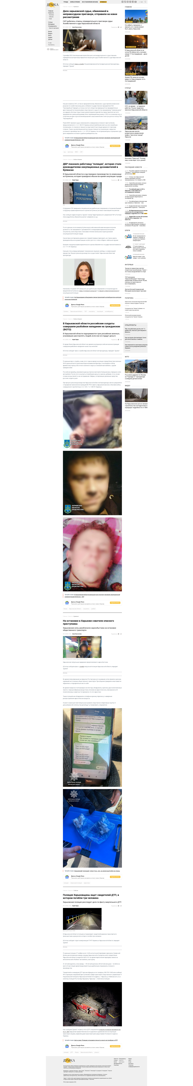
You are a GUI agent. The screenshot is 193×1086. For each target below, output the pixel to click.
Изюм (65, 609)
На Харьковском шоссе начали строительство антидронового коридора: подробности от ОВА (136, 212)
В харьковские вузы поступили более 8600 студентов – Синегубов (136, 206)
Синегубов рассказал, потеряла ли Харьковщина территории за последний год (136, 197)
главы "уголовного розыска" (88, 291)
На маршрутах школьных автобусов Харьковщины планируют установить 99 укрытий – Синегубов (135, 224)
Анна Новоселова (76, 27)
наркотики (87, 883)
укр (140, 1)
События (51, 16)
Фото (49, 35)
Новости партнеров (54, 28)
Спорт (50, 18)
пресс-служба (79, 64)
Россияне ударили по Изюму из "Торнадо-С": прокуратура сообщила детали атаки (136, 172)
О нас (50, 43)
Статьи (50, 22)
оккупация (100, 311)
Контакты (51, 45)
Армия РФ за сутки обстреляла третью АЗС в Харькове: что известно (136, 218)
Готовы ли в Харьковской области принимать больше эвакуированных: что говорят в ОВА (135, 178)
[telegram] (120, 27)
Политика (51, 14)
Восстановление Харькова (90, 2)
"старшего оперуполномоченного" (108, 291)
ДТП (71, 1052)
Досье (50, 39)
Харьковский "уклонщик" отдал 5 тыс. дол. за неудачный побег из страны (97, 871)
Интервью (51, 24)
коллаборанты (109, 311)
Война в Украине (75, 2)
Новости (51, 13)
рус (142, 1)
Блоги (50, 31)
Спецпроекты (52, 26)
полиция (66, 883)
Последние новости (133, 167)
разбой (93, 609)
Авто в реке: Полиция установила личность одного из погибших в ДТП (96, 1040)
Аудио (50, 37)
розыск (97, 1052)
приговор (70, 152)
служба (81, 666)
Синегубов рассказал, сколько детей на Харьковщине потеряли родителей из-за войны (135, 184)
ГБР (85, 311)
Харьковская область (76, 311)
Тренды (65, 2)
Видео (50, 33)
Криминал (103, 2)
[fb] (118, 27)
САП (81, 152)
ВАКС (76, 152)
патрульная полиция (76, 883)
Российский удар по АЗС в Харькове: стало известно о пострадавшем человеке (135, 190)
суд (65, 152)
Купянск (66, 311)
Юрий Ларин (75, 180)
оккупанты (92, 311)
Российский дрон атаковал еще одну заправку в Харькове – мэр (136, 202)
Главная (50, 11)
